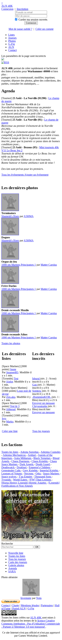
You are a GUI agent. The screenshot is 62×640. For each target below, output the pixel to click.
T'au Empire (26, 476)
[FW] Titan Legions (40, 479)
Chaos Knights (40, 461)
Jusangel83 (12, 372)
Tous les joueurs (41, 431)
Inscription (22, 9)
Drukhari (22, 467)
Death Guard (43, 464)
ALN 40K (7, 5)
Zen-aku (10, 397)
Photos (12, 40)
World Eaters (20, 479)
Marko (9, 421)
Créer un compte (44, 29)
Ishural (36, 378)
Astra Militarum (23, 458)
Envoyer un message (43, 403)
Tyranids (6, 479)
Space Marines (51, 473)
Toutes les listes (9, 452)
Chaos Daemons (20, 461)
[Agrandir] (10, 210)
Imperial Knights (49, 470)
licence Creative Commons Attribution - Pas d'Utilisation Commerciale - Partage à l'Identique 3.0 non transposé (30, 623)
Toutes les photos (10, 343)
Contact (12, 50)
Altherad (11, 409)
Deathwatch (8, 467)
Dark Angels (27, 464)
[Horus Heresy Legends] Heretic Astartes (24, 482)
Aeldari (32, 455)
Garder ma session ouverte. (33, 19)
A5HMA (29, 216)
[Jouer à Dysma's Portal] (27, 540)
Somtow (37, 390)
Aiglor (9, 381)
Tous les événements (12, 174)
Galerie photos (16, 565)
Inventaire (25, 598)
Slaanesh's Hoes (10, 216)
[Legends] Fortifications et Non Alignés (30, 484)
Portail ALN (19, 608)
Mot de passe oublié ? (20, 29)
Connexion (7, 9)
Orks (38, 473)
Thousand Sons (43, 476)
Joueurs (12, 37)
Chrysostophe (40, 406)
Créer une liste (10, 431)
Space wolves (9, 476)
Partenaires (47, 605)
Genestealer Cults (11, 470)
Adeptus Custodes (50, 452)
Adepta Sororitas (29, 452)
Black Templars (42, 458)
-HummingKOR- (42, 397)
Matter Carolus (49, 264)
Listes (11, 34)
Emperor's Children (40, 467)
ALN (11, 47)
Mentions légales (30, 605)
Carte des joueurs (17, 562)
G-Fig (11, 44)
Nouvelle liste (15, 553)
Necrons (29, 473)
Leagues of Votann (12, 473)
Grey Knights (30, 470)
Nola (39, 598)
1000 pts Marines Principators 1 (18, 264)
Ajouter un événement (36, 174)
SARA (12, 571)
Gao (35, 384)
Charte (15, 605)
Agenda (12, 568)
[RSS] (5, 62)
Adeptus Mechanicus (14, 455)
